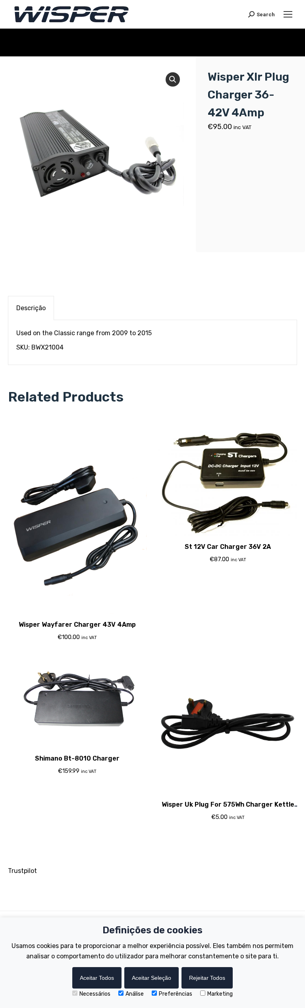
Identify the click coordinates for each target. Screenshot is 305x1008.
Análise (134, 994)
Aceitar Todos (97, 978)
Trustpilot (22, 871)
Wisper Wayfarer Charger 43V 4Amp (77, 624)
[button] (173, 79)
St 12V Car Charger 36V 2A (228, 546)
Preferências (175, 994)
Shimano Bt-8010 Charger (77, 758)
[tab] (31, 308)
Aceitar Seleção (151, 978)
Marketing (220, 994)
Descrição (31, 308)
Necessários (94, 994)
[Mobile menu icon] (288, 14)
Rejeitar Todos (207, 978)
